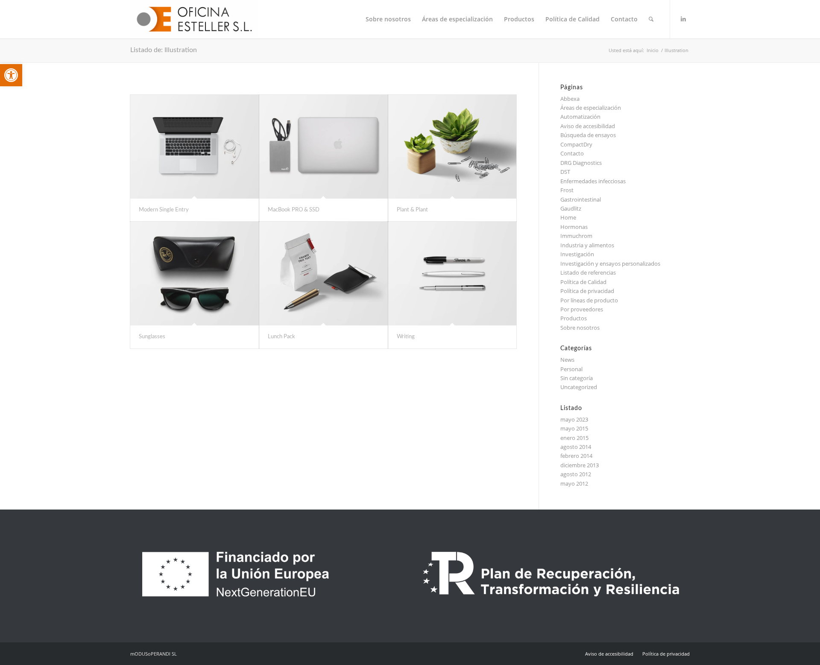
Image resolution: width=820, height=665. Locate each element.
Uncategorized (578, 387)
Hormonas (574, 227)
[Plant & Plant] (452, 147)
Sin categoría (576, 378)
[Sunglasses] (194, 273)
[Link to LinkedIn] (683, 18)
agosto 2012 (575, 474)
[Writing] (452, 273)
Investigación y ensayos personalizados (610, 263)
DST (565, 172)
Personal (571, 369)
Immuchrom (576, 236)
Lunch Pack (281, 337)
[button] (11, 75)
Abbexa (570, 99)
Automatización (580, 116)
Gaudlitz (570, 208)
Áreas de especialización (590, 107)
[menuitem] (388, 19)
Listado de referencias (588, 272)
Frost (567, 190)
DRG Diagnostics (581, 163)
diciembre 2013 (579, 465)
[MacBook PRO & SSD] (323, 147)
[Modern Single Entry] (194, 147)
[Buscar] (651, 19)
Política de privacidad (587, 291)
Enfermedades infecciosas (593, 181)
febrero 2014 (576, 456)
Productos (573, 318)
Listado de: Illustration (163, 50)
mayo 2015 (574, 428)
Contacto (572, 153)
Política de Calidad (583, 282)
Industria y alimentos (587, 245)
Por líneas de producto (589, 300)
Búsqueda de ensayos (588, 135)
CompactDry (576, 144)
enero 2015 (574, 438)
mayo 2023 (574, 419)
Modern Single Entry (164, 210)
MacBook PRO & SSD (293, 210)
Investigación (577, 254)
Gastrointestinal (580, 199)
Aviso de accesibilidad (587, 126)
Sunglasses (152, 337)
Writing (406, 337)
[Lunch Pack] (323, 273)
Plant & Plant (412, 210)
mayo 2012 (574, 483)
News (567, 359)
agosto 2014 (575, 447)
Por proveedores (581, 309)
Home (568, 217)
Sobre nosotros (580, 327)
